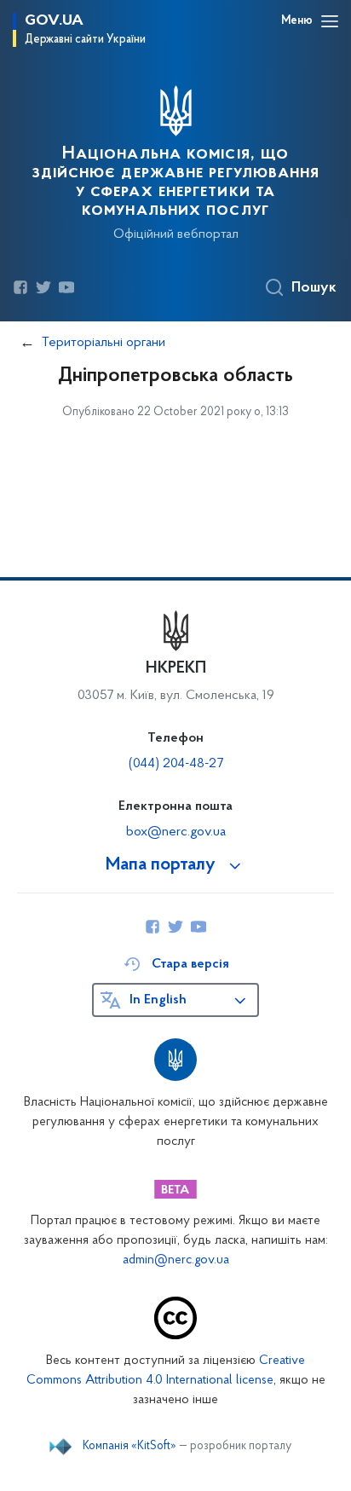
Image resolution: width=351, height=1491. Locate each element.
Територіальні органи (103, 343)
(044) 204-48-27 (176, 764)
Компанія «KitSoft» (129, 1447)
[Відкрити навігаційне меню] (329, 21)
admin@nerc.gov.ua (176, 1260)
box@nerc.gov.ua (176, 832)
